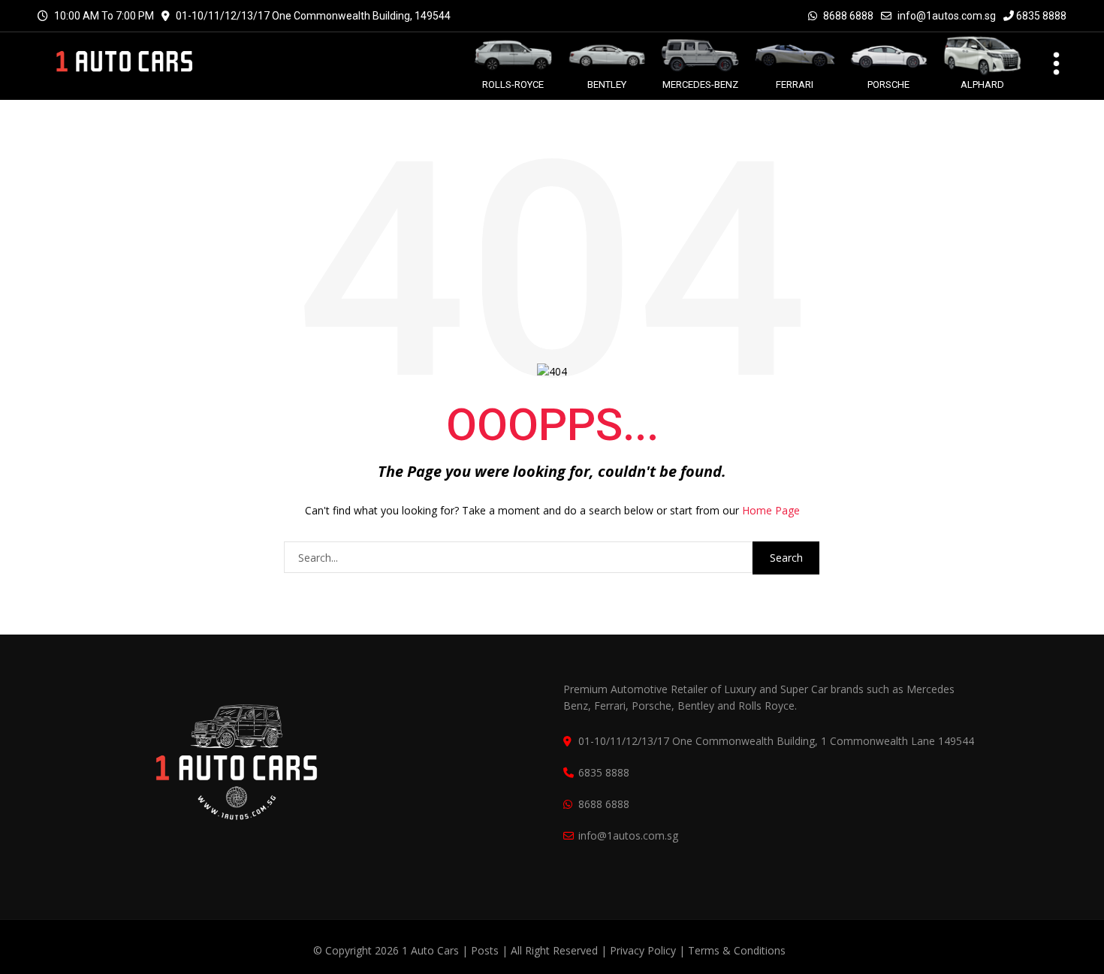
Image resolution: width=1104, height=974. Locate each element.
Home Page (771, 510)
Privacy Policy (643, 950)
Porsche (888, 84)
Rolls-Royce (513, 84)
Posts (486, 950)
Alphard (982, 84)
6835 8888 (1040, 16)
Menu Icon (1047, 61)
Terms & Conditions (737, 950)
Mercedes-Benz (700, 84)
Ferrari (794, 84)
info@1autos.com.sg (946, 16)
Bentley (606, 84)
